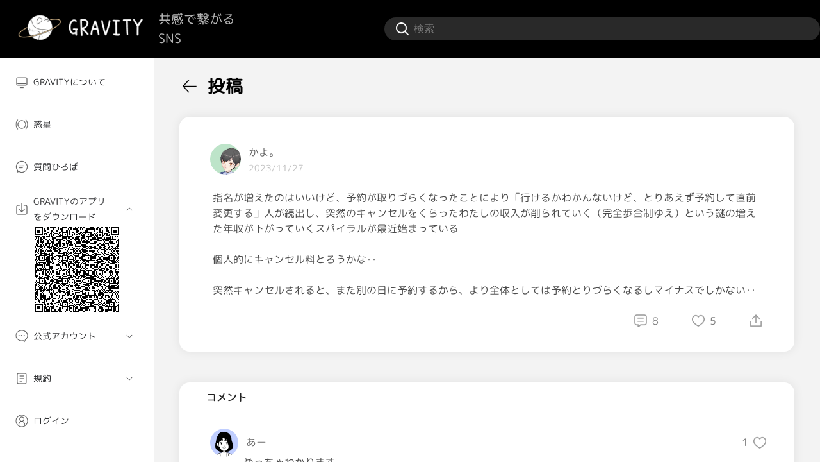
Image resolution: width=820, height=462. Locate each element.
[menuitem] (77, 82)
